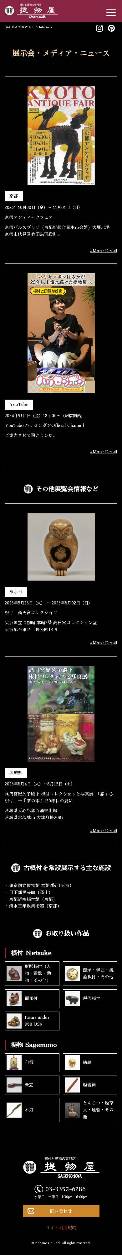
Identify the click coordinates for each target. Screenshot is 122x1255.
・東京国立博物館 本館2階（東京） (39, 886)
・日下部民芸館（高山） (29, 893)
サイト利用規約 (61, 1228)
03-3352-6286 (65, 1189)
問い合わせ (61, 1211)
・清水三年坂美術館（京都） (33, 906)
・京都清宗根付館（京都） (31, 899)
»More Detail (103, 251)
